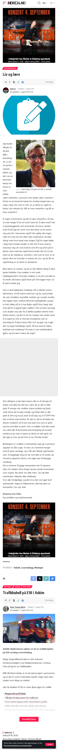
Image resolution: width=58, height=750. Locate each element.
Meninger (38, 567)
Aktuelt (8, 587)
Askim (17, 587)
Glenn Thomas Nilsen (17, 607)
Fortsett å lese (29, 719)
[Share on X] (14, 82)
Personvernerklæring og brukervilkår (18, 745)
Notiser (27, 587)
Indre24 (13, 89)
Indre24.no (16, 3)
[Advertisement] (29, 367)
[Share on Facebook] (10, 82)
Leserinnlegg (10, 68)
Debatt (17, 567)
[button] (49, 744)
